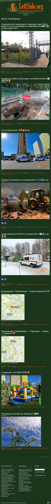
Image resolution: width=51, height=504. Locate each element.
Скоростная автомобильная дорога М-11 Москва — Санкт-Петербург (7, 471)
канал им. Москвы (28, 448)
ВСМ (34, 71)
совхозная (40, 172)
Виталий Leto (21, 477)
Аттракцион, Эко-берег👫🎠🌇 (15, 372)
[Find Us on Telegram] (3, 1)
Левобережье (3, 72)
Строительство (19, 71)
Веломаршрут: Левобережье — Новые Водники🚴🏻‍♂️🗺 (25, 291)
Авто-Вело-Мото (8, 324)
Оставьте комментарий (18, 72)
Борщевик (23, 448)
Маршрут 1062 (4, 491)
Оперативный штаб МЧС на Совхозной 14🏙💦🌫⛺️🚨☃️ (25, 235)
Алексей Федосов (22, 481)
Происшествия (19, 172)
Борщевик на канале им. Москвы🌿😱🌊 (20, 414)
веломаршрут (30, 324)
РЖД (7, 72)
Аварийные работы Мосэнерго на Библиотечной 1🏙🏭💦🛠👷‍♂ (25, 79)
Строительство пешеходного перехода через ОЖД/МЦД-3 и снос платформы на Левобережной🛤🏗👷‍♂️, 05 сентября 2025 (25, 26)
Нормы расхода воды (6, 488)
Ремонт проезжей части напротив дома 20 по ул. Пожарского (25, 471)
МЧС (34, 284)
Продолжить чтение (6, 69)
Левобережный (43, 71)
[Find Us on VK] (1, 1)
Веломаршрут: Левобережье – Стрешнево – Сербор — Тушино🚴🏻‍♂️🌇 (25, 332)
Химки (12, 72)
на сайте (40, 475)
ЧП (1, 174)
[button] (49, 102)
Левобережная (37, 71)
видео (29, 71)
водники (34, 324)
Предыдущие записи (45, 457)
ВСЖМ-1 (31, 71)
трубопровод (43, 123)
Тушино (34, 366)
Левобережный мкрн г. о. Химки (10, 71)
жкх (29, 123)
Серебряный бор (29, 366)
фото (9, 72)
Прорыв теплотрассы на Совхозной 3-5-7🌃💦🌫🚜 (25, 180)
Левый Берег (40, 406)
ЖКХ (5, 123)
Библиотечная (25, 123)
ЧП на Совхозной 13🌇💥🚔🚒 (15, 130)
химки (45, 172)
